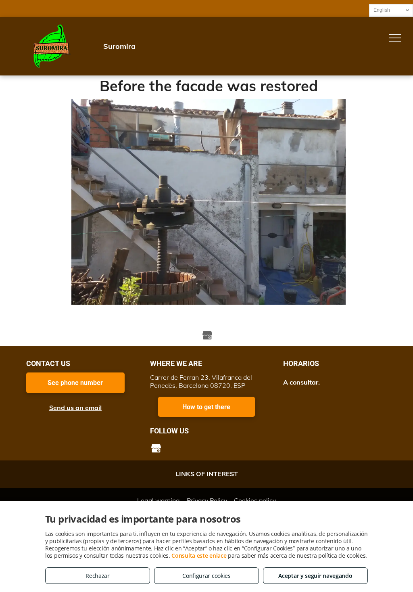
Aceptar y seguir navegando (315, 575)
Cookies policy (255, 500)
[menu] (395, 37)
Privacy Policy (207, 500)
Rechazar (98, 575)
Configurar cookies (206, 575)
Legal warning (158, 500)
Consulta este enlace (198, 555)
